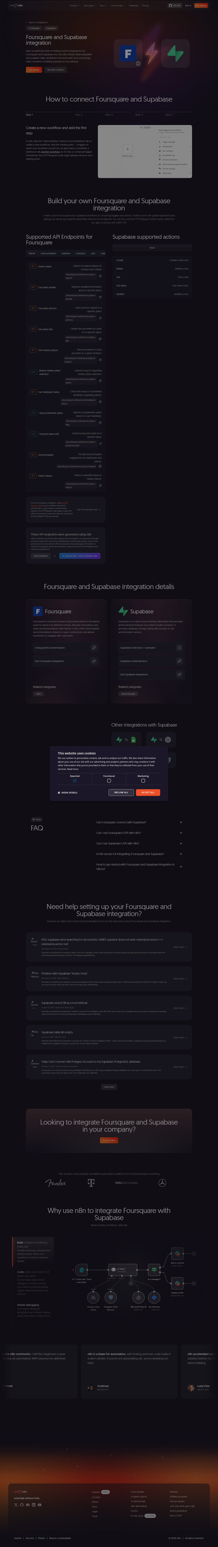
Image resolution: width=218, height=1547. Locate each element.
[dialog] (109, 773)
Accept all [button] (148, 792)
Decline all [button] (121, 792)
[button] (67, 792)
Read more (72, 768)
